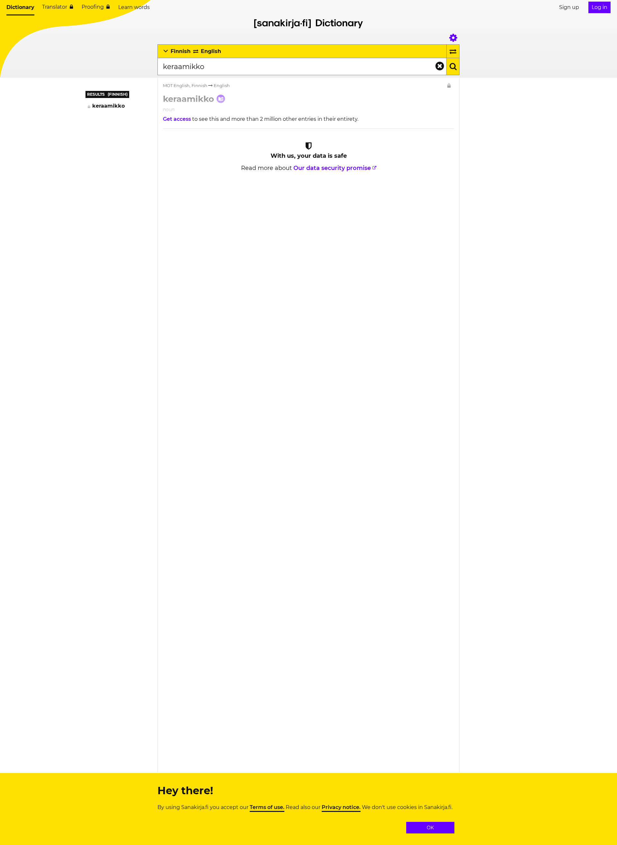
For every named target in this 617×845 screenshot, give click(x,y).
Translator (54, 7)
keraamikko (108, 106)
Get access (177, 119)
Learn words (134, 7)
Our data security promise (332, 168)
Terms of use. (267, 807)
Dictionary (20, 7)
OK (430, 828)
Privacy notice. (341, 807)
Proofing (93, 7)
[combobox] (302, 66)
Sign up (569, 7)
